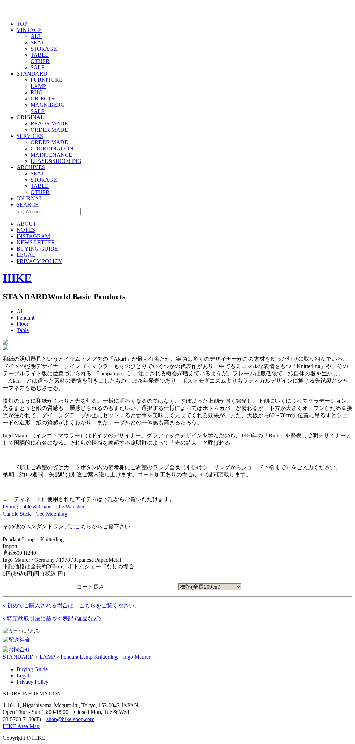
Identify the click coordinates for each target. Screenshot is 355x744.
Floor (22, 324)
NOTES (26, 230)
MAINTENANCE (51, 155)
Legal (23, 676)
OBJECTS (42, 99)
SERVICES (30, 136)
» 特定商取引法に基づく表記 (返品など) (52, 618)
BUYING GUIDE (37, 249)
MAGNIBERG (48, 105)
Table (23, 330)
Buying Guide (32, 669)
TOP (22, 24)
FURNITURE (46, 80)
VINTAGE (29, 30)
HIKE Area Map (21, 726)
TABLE (40, 55)
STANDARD (32, 74)
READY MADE (49, 123)
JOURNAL (30, 198)
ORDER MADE (49, 130)
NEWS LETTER (36, 242)
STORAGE (44, 49)
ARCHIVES (31, 167)
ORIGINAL (30, 117)
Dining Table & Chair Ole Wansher (44, 506)
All (20, 311)
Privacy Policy (33, 682)
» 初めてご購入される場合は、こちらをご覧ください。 (71, 606)
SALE (38, 67)
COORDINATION (52, 148)
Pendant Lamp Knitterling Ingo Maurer (105, 657)
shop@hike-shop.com (70, 719)
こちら (83, 526)
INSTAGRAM (33, 236)
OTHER (40, 61)
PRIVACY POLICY (39, 261)
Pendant (25, 318)
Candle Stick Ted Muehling (35, 514)
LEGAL (26, 255)
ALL (36, 36)
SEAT (37, 42)
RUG (37, 92)
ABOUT (26, 224)
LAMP (38, 86)
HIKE (17, 278)
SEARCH (28, 205)
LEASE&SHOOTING (56, 161)
